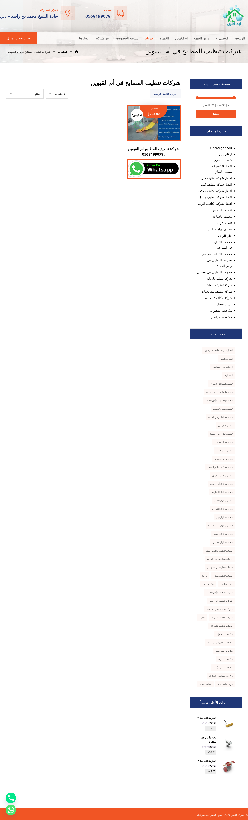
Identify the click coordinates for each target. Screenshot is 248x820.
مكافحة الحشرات (221, 310)
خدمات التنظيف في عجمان (214, 272)
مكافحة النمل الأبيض (223, 667)
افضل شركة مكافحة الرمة (215, 204)
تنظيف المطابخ (222, 210)
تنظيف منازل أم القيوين (221, 484)
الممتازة (229, 375)
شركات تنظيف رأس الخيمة (219, 592)
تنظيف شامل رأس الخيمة (220, 417)
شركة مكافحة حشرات (222, 617)
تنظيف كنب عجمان (223, 458)
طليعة (202, 617)
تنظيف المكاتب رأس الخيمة (219, 392)
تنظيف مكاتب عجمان (222, 475)
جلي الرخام (224, 236)
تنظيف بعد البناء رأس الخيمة (219, 400)
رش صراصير (226, 584)
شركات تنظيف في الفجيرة (220, 609)
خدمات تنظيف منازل (223, 575)
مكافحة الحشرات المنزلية (220, 642)
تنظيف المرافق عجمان (222, 383)
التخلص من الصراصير (222, 367)
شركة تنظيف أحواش (218, 285)
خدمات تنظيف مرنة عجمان (220, 567)
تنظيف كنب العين (224, 450)
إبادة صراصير (226, 358)
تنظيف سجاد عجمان (223, 408)
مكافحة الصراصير (224, 650)
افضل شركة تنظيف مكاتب (215, 191)
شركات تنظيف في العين (221, 600)
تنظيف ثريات (223, 223)
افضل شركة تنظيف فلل (216, 178)
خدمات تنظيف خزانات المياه (219, 550)
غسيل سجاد (224, 304)
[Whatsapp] (11, 810)
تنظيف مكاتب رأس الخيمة (220, 467)
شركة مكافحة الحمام (218, 298)
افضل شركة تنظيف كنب (216, 184)
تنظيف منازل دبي (224, 517)
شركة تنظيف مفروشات (216, 291)
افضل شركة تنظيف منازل (215, 197)
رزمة (204, 575)
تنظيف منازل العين (223, 500)
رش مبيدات (208, 584)
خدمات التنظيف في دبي (216, 254)
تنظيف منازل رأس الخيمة (220, 525)
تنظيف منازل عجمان (223, 542)
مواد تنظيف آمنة (225, 684)
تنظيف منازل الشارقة (222, 492)
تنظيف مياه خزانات (220, 229)
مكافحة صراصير (221, 317)
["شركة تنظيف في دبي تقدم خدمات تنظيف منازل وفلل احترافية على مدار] (233, 16)
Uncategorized (221, 148)
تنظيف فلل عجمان (224, 442)
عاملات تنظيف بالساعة (222, 625)
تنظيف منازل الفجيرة (222, 509)
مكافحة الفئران (225, 659)
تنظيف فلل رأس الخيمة (221, 433)
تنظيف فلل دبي (225, 425)
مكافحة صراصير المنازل (221, 676)
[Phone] (11, 798)
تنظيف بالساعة (222, 216)
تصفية (216, 114)
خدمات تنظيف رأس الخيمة (220, 559)
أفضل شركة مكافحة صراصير (219, 350)
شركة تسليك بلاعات (219, 278)
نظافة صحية (205, 684)
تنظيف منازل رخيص (223, 534)
